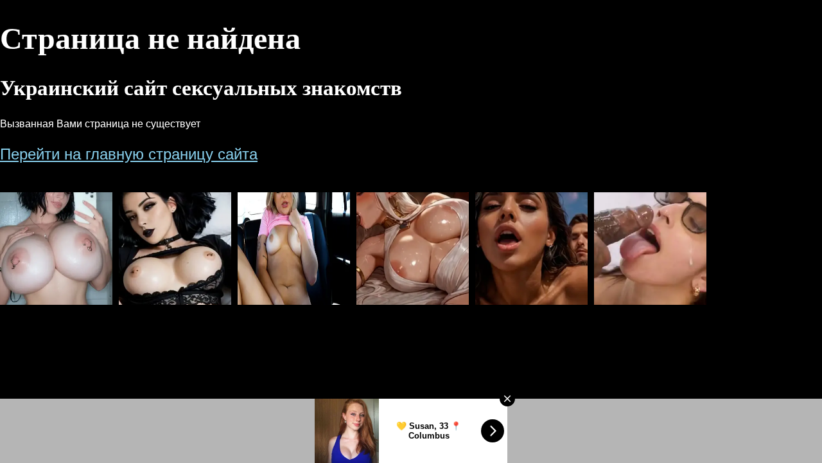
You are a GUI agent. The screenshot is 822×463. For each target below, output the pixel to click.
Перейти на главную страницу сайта (129, 154)
